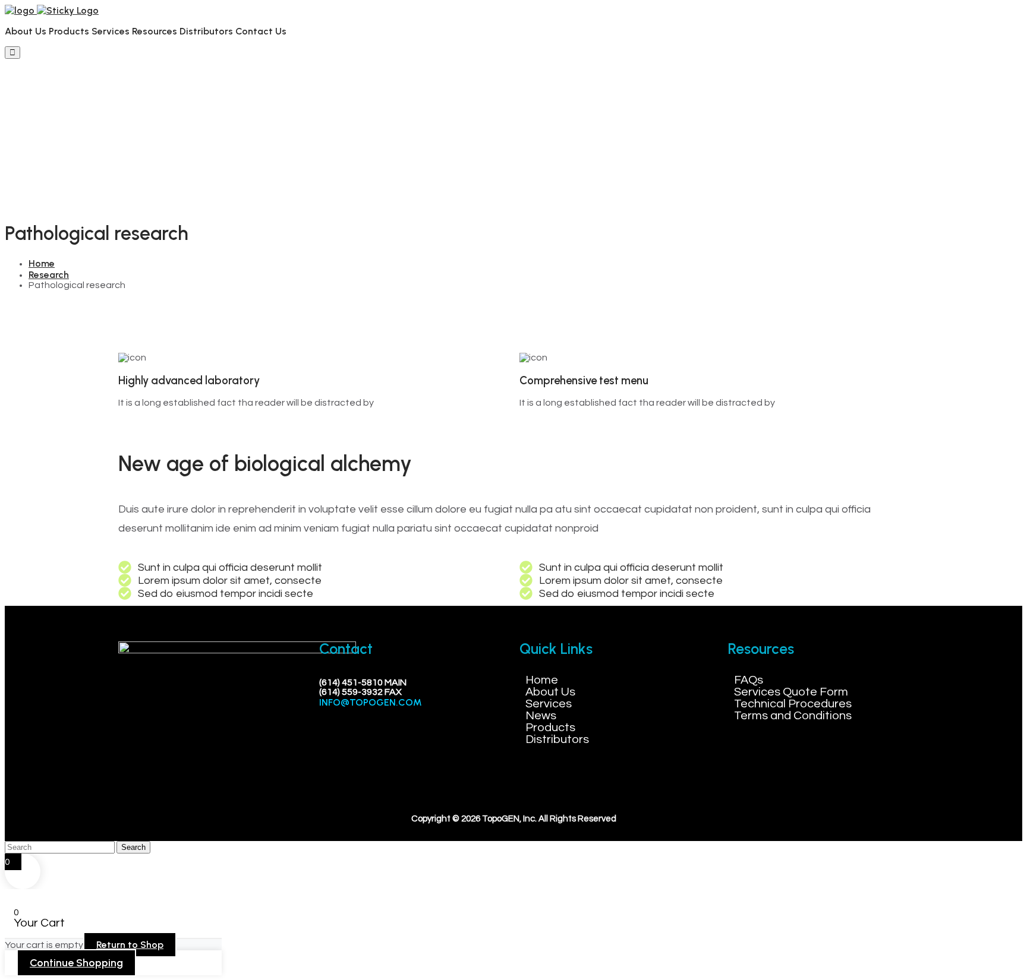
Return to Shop (129, 944)
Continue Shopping (76, 962)
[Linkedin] (174, 735)
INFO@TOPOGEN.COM (370, 702)
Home (42, 263)
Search (133, 847)
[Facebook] (139, 735)
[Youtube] (209, 735)
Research (49, 274)
